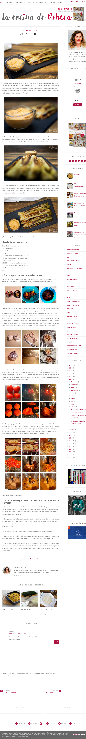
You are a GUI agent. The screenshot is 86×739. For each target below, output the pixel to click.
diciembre (74, 382)
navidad (69, 320)
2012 (70, 454)
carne (68, 275)
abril (72, 401)
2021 (70, 379)
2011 (70, 457)
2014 (70, 449)
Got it (82, 734)
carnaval (69, 272)
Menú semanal (20, 2)
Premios (52, 2)
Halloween (70, 309)
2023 (70, 373)
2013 (70, 452)
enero (72, 430)
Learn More (76, 734)
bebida (69, 264)
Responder (56, 641)
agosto (73, 393)
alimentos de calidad (73, 249)
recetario (69, 342)
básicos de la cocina (73, 261)
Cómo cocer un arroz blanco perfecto (46, 612)
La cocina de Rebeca (22, 567)
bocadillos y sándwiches (74, 268)
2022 (70, 376)
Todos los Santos (72, 353)
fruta (68, 297)
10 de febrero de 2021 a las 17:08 (17, 633)
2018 (70, 438)
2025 (70, 368)
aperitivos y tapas (72, 253)
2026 (70, 365)
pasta (69, 331)
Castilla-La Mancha (72, 279)
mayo (72, 398)
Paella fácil (77, 174)
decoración (70, 286)
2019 (70, 435)
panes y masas (71, 327)
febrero (73, 407)
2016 (70, 443)
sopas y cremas (72, 349)
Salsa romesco (75, 427)
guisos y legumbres (73, 305)
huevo (69, 312)
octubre (73, 387)
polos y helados (72, 338)
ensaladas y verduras (73, 294)
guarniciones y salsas (31, 30)
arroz (68, 257)
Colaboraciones (41, 2)
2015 (70, 446)
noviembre (74, 384)
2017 (70, 441)
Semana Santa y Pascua (74, 346)
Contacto (61, 2)
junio (72, 396)
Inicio (2, 2)
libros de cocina (72, 316)
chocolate (70, 283)
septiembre (74, 390)
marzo (73, 404)
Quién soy (31, 2)
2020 (70, 432)
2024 (70, 371)
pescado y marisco (72, 334)
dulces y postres (72, 290)
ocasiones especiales (73, 323)
